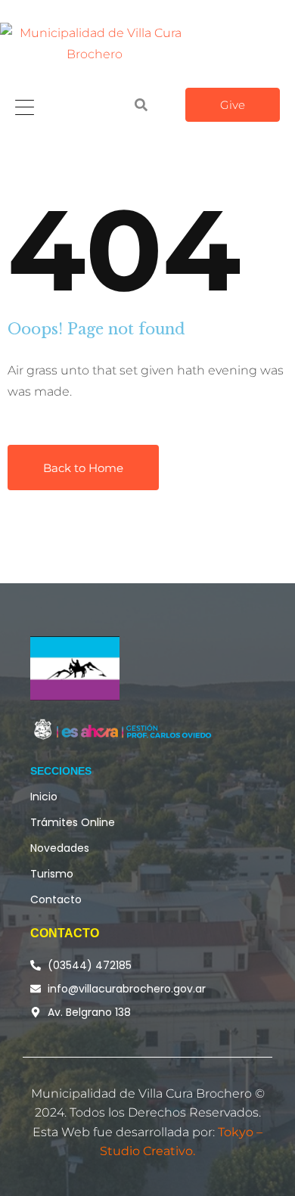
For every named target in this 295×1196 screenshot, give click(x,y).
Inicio (43, 796)
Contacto (56, 899)
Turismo (51, 873)
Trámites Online (72, 822)
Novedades (59, 848)
